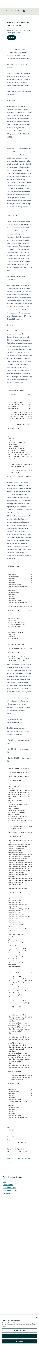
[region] (19, 1330)
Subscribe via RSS (9, 1188)
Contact (9, 1163)
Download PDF (8, 1185)
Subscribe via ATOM (10, 1191)
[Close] (37, 1318)
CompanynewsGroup (13, 33)
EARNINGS (10, 1131)
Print (4, 1182)
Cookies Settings (19, 1330)
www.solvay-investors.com (18, 1158)
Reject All (19, 1336)
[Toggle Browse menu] (32, 10)
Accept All (19, 1341)
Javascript (7, 1194)
